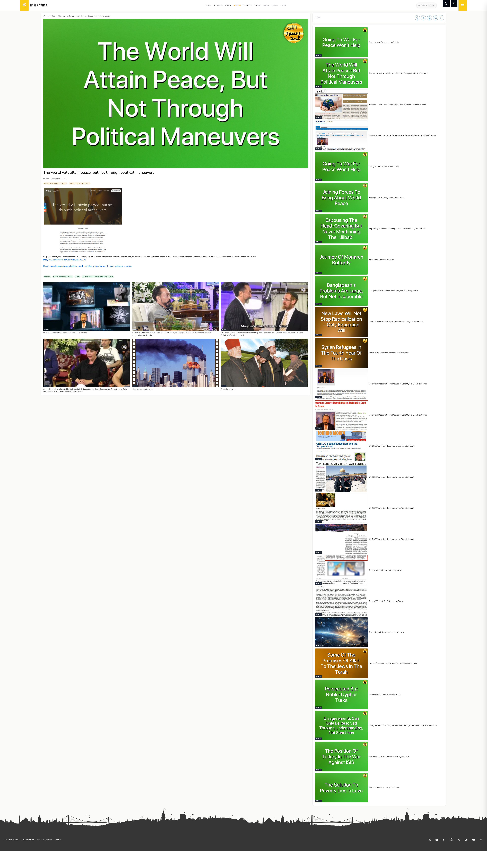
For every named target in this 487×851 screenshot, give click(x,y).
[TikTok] (466, 839)
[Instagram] (451, 840)
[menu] (462, 5)
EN (454, 3)
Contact (58, 840)
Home (208, 5)
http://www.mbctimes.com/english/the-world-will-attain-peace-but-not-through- (87, 266)
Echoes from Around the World (55, 183)
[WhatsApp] (429, 17)
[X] (423, 17)
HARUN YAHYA (38, 5)
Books (228, 5)
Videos (246, 5)
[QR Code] (441, 17)
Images (266, 5)
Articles (237, 5)
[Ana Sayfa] (44, 16)
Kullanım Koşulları (44, 840)
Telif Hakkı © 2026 (11, 840)
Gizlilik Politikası (28, 840)
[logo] (24, 5)
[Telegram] (435, 17)
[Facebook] (417, 17)
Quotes (275, 5)
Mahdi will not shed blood (62, 277)
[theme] (446, 3)
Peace (77, 277)
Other (283, 5)
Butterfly (47, 277)
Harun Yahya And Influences (80, 183)
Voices (257, 5)
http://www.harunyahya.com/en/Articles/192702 (64, 259)
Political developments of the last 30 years (98, 277)
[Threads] (480, 839)
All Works (218, 5)
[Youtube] (436, 839)
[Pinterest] (473, 840)
